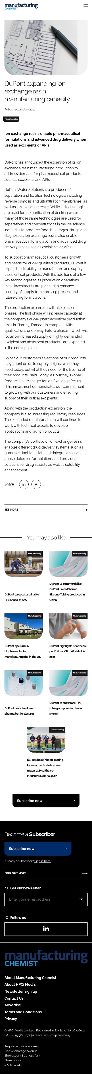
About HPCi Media (20, 984)
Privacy (10, 1019)
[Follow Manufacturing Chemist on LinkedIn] (46, 930)
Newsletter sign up (20, 991)
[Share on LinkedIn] (24, 484)
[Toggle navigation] (85, 6)
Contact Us (13, 998)
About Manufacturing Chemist (30, 978)
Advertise (12, 1005)
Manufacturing (11, 119)
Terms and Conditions (23, 1012)
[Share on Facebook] (36, 484)
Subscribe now (29, 801)
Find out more (15, 873)
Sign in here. (42, 861)
